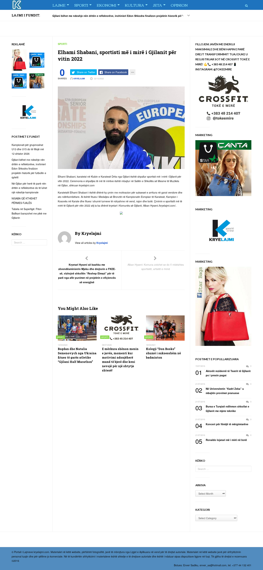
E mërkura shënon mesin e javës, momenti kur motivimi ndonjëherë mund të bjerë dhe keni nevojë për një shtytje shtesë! (120, 359)
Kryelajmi (79, 78)
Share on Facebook (115, 72)
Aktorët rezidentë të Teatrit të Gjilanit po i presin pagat (223, 373)
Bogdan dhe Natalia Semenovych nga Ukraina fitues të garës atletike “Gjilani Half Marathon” (77, 355)
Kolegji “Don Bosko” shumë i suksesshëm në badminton (163, 353)
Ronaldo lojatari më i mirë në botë (221, 440)
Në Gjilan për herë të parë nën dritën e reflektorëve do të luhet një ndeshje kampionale (29, 188)
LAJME (58, 5)
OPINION (179, 5)
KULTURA (134, 5)
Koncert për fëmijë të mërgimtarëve (221, 424)
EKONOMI (106, 5)
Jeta (157, 5)
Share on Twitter (86, 72)
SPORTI (81, 5)
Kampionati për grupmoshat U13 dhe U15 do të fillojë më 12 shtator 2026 (28, 149)
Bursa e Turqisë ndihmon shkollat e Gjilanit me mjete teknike (222, 408)
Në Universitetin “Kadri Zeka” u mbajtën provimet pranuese (219, 391)
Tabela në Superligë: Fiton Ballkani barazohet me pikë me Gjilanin (29, 213)
